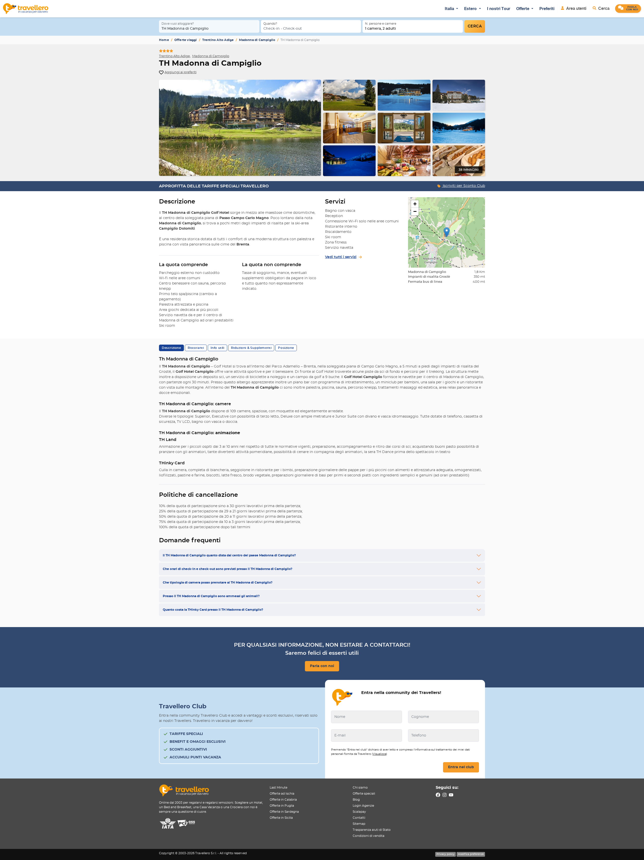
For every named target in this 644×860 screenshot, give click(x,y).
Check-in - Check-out (282, 28)
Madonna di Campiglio (257, 40)
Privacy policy (445, 854)
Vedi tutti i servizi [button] (340, 257)
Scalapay (359, 811)
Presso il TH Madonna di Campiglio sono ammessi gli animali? (211, 596)
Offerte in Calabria (283, 799)
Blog (356, 799)
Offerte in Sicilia (281, 817)
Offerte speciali (364, 793)
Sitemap (359, 823)
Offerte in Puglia (282, 805)
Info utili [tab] (217, 347)
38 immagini (469, 169)
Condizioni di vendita (368, 835)
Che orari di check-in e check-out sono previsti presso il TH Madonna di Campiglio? (227, 568)
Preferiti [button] (546, 8)
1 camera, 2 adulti (380, 28)
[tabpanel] (322, 128)
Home (164, 40)
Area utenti (575, 8)
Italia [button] (450, 8)
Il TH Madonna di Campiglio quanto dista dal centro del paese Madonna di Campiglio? (229, 555)
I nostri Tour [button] (498, 8)
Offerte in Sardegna (284, 811)
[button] (628, 8)
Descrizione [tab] (171, 347)
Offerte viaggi (185, 40)
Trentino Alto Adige (218, 40)
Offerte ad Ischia (282, 793)
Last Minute (278, 787)
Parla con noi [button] (322, 666)
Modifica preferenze (471, 854)
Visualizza (379, 754)
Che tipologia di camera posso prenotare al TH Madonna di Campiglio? (217, 582)
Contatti (359, 817)
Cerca (603, 8)
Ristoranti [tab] (196, 347)
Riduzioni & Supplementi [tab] (251, 347)
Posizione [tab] (286, 347)
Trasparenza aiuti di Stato (372, 829)
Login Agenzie (363, 805)
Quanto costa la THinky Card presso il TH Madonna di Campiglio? (213, 609)
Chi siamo (360, 787)
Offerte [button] (523, 8)
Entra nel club (461, 767)
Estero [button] (471, 8)
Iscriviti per (463, 186)
